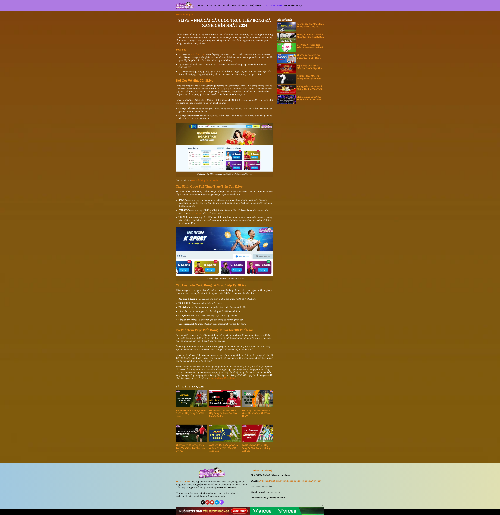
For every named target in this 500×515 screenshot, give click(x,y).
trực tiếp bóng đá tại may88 (204, 180)
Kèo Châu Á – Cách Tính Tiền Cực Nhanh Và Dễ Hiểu (310, 46)
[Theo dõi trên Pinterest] (207, 502)
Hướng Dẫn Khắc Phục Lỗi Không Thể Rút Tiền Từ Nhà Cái (310, 88)
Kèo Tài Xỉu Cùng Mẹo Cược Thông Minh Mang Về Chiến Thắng (310, 25)
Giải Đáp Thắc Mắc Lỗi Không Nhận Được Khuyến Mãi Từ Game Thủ (310, 77)
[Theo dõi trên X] (203, 502)
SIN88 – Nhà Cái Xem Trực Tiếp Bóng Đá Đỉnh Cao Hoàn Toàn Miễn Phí (223, 413)
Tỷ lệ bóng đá (233, 5)
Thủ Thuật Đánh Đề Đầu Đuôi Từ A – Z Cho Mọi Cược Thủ (309, 56)
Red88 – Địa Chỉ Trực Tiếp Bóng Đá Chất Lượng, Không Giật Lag (256, 448)
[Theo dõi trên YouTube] (212, 502)
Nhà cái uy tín (205, 5)
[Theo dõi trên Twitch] (221, 502)
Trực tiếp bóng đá (273, 5)
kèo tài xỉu (197, 213)
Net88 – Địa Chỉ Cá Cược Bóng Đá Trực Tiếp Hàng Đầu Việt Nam (191, 413)
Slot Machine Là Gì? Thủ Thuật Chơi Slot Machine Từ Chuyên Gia (309, 98)
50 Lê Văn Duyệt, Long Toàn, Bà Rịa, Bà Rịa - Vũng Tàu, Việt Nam (290, 480)
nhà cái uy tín (197, 54)
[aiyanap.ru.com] (185, 5)
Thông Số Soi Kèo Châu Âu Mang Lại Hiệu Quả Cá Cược (310, 35)
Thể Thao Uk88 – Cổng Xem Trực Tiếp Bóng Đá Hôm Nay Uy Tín (190, 448)
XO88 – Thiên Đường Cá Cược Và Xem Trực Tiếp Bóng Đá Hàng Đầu (223, 448)
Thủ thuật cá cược (293, 5)
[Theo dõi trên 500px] (217, 502)
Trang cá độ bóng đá (252, 5)
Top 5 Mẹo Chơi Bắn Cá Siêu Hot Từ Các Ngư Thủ (309, 67)
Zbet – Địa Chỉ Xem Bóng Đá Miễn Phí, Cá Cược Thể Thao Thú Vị (256, 413)
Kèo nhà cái (219, 5)
